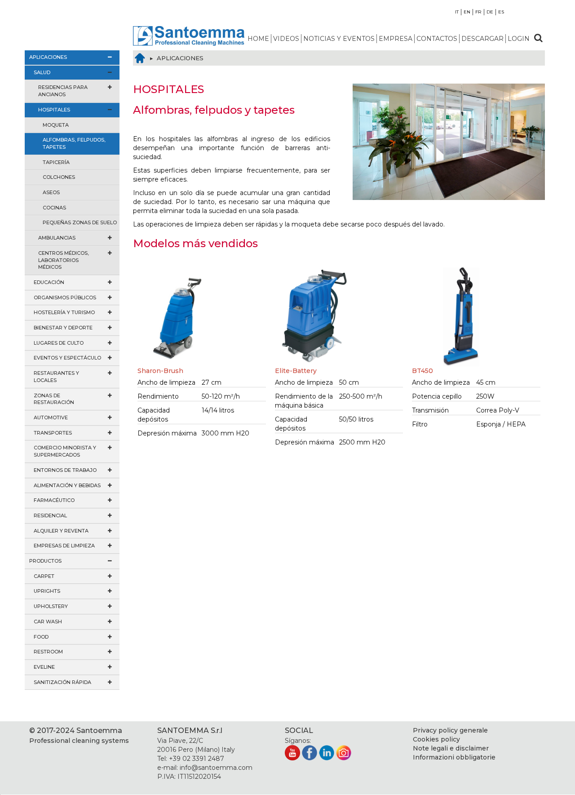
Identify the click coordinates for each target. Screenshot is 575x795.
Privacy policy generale (450, 730)
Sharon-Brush (160, 371)
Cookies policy (436, 739)
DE (490, 12)
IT (457, 12)
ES (501, 12)
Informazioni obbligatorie (454, 757)
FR (478, 12)
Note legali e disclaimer (451, 748)
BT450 (422, 371)
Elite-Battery (296, 371)
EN (467, 12)
